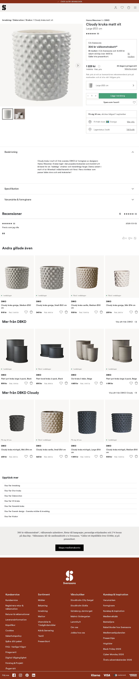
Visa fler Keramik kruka (14, 506)
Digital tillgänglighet (15, 657)
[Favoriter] (122, 7)
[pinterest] (27, 675)
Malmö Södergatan (80, 616)
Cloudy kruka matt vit (43, 20)
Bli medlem (131, 55)
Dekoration (18, 20)
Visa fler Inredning (12, 486)
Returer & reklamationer (17, 614)
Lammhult (76, 622)
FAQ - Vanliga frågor (15, 647)
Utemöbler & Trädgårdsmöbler (47, 623)
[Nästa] (78, 65)
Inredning (6, 20)
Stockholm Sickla (79, 605)
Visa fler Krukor (11, 516)
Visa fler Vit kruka (12, 501)
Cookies (9, 630)
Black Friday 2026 (112, 649)
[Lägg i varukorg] (31, 312)
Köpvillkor (10, 625)
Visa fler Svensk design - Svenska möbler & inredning (27, 511)
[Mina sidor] (115, 7)
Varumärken (109, 600)
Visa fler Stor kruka (12, 491)
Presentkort (44, 641)
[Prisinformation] (99, 66)
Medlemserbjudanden (114, 633)
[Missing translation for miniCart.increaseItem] (96, 96)
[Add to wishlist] (26, 312)
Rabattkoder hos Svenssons (117, 627)
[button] (92, 33)
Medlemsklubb (110, 616)
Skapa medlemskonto (69, 548)
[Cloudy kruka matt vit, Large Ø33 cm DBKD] (41, 65)
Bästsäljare (108, 622)
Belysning (43, 605)
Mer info (131, 122)
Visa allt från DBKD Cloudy (121, 393)
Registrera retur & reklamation (14, 607)
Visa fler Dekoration (13, 496)
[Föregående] (5, 65)
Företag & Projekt (14, 663)
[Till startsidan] (4, 7)
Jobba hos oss (78, 633)
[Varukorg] (128, 7)
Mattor (41, 616)
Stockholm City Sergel (82, 600)
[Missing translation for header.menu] (135, 7)
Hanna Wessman (93, 20)
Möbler (41, 600)
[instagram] (20, 675)
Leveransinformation (16, 620)
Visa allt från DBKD (124, 322)
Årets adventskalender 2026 (117, 660)
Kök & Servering (46, 630)
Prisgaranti (10, 652)
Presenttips (109, 638)
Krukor (29, 20)
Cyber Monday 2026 (113, 654)
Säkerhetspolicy (13, 636)
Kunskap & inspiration (113, 611)
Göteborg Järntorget (81, 611)
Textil (41, 636)
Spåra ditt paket (13, 641)
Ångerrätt (10, 668)
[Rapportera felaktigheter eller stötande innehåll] (135, 238)
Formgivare (109, 605)
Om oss (74, 627)
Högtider (107, 643)
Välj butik (131, 129)
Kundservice (11, 600)
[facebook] (14, 675)
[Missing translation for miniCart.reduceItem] (88, 96)
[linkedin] (33, 675)
